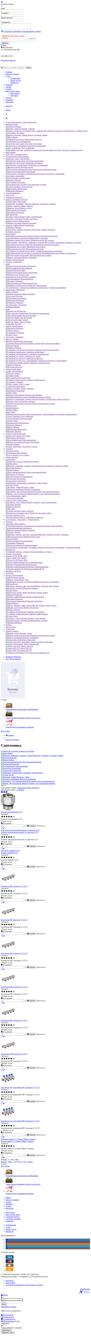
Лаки (8, 309)
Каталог (9, 106)
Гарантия (9, 100)
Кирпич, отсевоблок (14, 262)
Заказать (5, 43)
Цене (29, 788)
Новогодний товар (13, 369)
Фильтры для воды (13, 571)
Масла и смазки (12, 339)
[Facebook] (6, 1242)
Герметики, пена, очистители (17, 159)
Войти (4, 1304)
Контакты (10, 102)
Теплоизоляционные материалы (19, 528)
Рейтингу (36, 788)
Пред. (10, 1162)
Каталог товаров (12, 74)
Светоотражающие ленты (16, 496)
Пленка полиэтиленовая (15, 434)
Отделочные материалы (15, 386)
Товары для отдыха (13, 554)
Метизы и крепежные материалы (19, 341)
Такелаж (9, 522)
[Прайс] (6, 792)
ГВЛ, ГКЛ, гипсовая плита (16, 154)
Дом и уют (10, 195)
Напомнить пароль (8, 1307)
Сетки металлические (14, 498)
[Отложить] (3, 828)
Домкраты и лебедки (14, 197)
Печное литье (11, 406)
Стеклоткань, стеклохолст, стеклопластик (22, 520)
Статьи (8, 89)
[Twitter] (6, 1246)
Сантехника (10, 459)
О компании (15, 78)
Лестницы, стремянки (14, 337)
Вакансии (14, 83)
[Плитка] (2, 792)
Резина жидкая (12, 457)
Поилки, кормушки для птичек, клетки (21, 447)
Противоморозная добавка (16, 453)
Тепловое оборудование (15, 524)
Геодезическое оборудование (17, 157)
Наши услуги (15, 80)
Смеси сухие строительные (17, 500)
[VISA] (10, 1258)
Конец (30, 1162)
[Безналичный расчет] (10, 1270)
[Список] (4, 792)
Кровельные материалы (15, 290)
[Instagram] (6, 1248)
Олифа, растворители (14, 371)
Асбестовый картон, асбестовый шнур (21, 122)
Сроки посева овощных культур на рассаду (23, 718)
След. (24, 1162)
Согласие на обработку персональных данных (22, 31)
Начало (4, 1162)
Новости (9, 85)
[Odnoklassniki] (6, 1244)
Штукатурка (11, 627)
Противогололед (12, 451)
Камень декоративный (15, 260)
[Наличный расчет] (10, 1266)
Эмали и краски (12, 631)
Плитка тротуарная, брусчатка (18, 436)
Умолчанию (22, 788)
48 (20, 790)
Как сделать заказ (13, 91)
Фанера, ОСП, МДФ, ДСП (16, 556)
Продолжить (6, 1330)
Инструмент (11, 234)
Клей (8, 264)
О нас (8, 76)
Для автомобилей (13, 193)
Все (22, 790)
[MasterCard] (10, 1262)
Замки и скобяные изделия (16, 200)
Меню (8, 110)
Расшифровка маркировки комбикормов (22, 709)
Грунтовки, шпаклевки (15, 176)
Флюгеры (9, 573)
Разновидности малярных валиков (20, 727)
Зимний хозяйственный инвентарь (20, 225)
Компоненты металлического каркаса (21, 277)
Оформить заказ (8, 1333)
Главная (9, 72)
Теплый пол (10, 550)
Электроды (10, 629)
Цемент (9, 625)
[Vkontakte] (7, 1240)
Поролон (9, 449)
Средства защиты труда (15, 515)
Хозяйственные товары (15, 578)
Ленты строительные (14, 326)
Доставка (14, 95)
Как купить (15, 93)
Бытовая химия (12, 124)
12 (17, 790)
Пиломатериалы (12, 408)
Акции (8, 87)
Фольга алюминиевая (14, 575)
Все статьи (5, 731)
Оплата (9, 98)
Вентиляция (11, 152)
